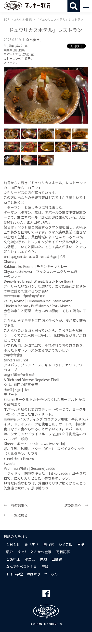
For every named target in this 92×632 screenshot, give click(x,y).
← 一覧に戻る (16, 515)
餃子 (27, 58)
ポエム (30, 559)
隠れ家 (48, 544)
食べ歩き (33, 39)
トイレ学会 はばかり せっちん (32, 573)
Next (81, 95)
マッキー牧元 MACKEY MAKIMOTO (27, 6)
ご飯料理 (13, 559)
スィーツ (9, 62)
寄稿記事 (63, 551)
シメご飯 (65, 544)
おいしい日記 (23, 19)
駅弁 (9, 551)
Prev (11, 95)
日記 (80, 544)
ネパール (22, 46)
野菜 (26, 54)
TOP (7, 19)
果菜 (11, 46)
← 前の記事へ (16, 505)
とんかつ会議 (41, 551)
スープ (18, 58)
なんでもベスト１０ (21, 566)
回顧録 (57, 559)
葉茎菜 (8, 50)
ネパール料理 (12, 54)
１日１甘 (13, 544)
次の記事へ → (76, 505)
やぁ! (22, 551)
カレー (8, 58)
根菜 (22, 50)
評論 (45, 566)
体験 (43, 559)
